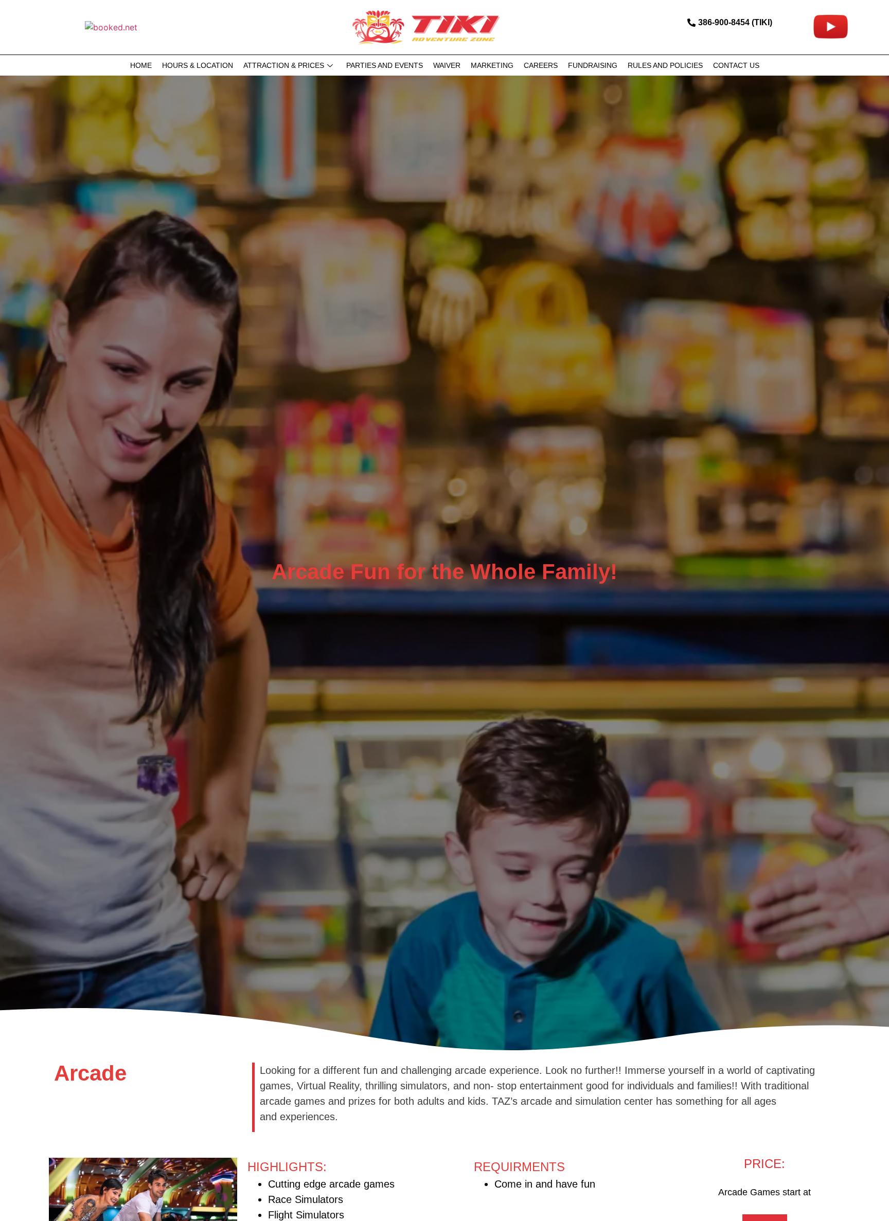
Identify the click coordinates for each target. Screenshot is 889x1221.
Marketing (492, 65)
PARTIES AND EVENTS (384, 65)
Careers (541, 65)
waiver (446, 65)
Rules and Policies (665, 65)
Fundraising (592, 65)
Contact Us (736, 65)
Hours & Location (197, 65)
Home (141, 65)
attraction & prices (283, 65)
